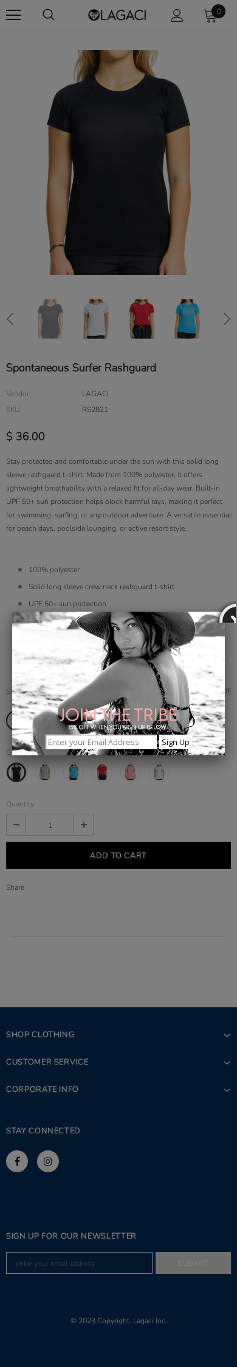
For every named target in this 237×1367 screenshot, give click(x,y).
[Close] (225, 612)
